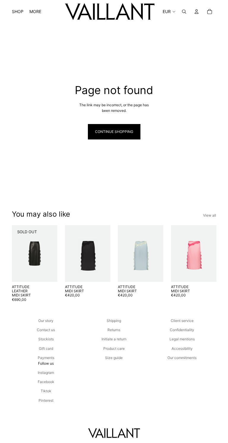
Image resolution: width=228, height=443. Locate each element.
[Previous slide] (71, 253)
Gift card (46, 348)
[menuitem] (35, 11)
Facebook (46, 382)
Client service (182, 320)
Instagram (46, 372)
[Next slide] (103, 253)
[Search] (184, 11)
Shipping (114, 320)
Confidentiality (182, 330)
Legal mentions (182, 339)
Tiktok (46, 391)
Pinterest (46, 400)
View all (209, 215)
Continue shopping (114, 131)
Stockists (46, 339)
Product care (114, 348)
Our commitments (182, 357)
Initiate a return (114, 339)
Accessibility (182, 348)
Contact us (46, 330)
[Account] (196, 11)
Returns (113, 330)
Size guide (114, 357)
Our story (45, 320)
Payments (46, 357)
